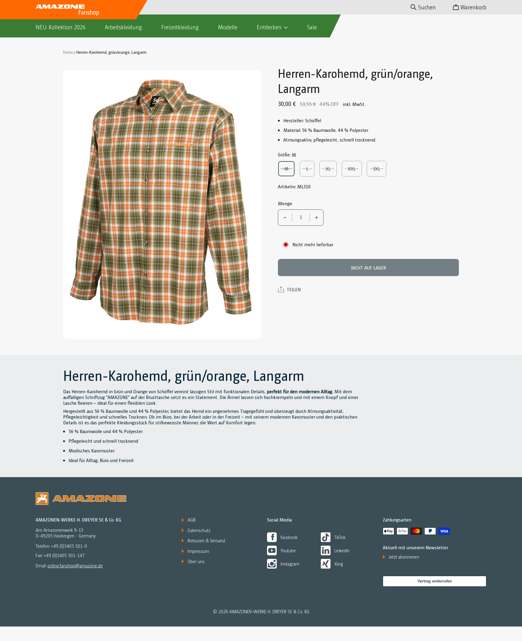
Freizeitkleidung (180, 27)
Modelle (227, 27)
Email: (69, 565)
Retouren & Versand (206, 540)
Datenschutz (199, 530)
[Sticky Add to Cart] (496, 623)
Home (68, 52)
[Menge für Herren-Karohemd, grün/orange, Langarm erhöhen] (317, 217)
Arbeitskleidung (123, 27)
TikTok (339, 537)
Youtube (288, 550)
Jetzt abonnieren (404, 557)
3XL (379, 168)
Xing (338, 563)
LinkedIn (342, 550)
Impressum (198, 551)
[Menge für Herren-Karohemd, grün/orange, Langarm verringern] (285, 217)
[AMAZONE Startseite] (67, 9)
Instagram (290, 563)
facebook (289, 537)
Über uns (196, 561)
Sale (312, 27)
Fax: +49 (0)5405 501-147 (60, 555)
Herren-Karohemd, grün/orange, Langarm (111, 52)
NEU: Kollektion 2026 (60, 27)
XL (331, 168)
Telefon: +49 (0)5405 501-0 (61, 546)
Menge (285, 203)
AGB (191, 519)
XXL (354, 168)
